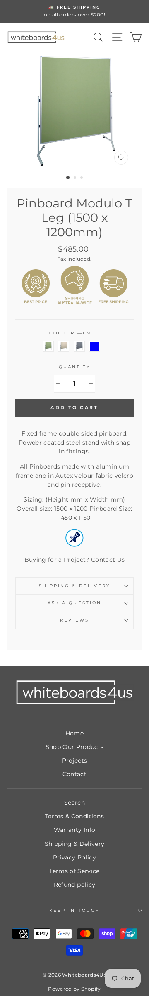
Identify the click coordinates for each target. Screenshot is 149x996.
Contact (74, 774)
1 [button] (68, 178)
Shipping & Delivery (74, 586)
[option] (74, 11)
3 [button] (82, 178)
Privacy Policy (74, 857)
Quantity (74, 367)
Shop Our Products (75, 747)
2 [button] (76, 178)
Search (74, 802)
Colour (71, 333)
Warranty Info (74, 829)
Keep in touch (74, 910)
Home (74, 733)
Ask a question (74, 602)
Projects (74, 760)
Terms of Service (74, 871)
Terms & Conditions (74, 816)
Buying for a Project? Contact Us (74, 559)
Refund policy (74, 884)
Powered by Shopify (74, 989)
